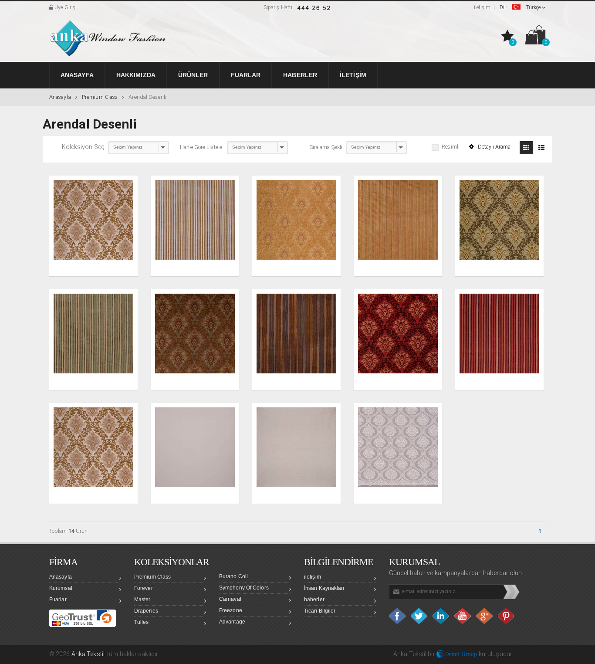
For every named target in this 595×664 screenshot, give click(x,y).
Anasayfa (60, 97)
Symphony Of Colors (244, 588)
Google (485, 616)
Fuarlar (58, 599)
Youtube (463, 616)
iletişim (482, 7)
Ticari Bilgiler (320, 611)
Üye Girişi (65, 7)
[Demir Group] (456, 653)
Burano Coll (233, 576)
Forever (143, 588)
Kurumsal (60, 588)
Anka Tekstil (88, 653)
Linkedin (441, 616)
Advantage (232, 622)
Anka (400, 653)
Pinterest (506, 616)
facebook (397, 616)
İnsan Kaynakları (324, 588)
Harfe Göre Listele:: (202, 147)
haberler (314, 599)
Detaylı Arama (493, 146)
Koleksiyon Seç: (84, 146)
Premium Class (100, 97)
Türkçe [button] (521, 7)
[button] (508, 36)
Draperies (146, 611)
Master (142, 599)
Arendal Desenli (147, 97)
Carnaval (230, 599)
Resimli (451, 146)
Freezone (230, 610)
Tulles (141, 622)
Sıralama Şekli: (327, 147)
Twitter (419, 616)
